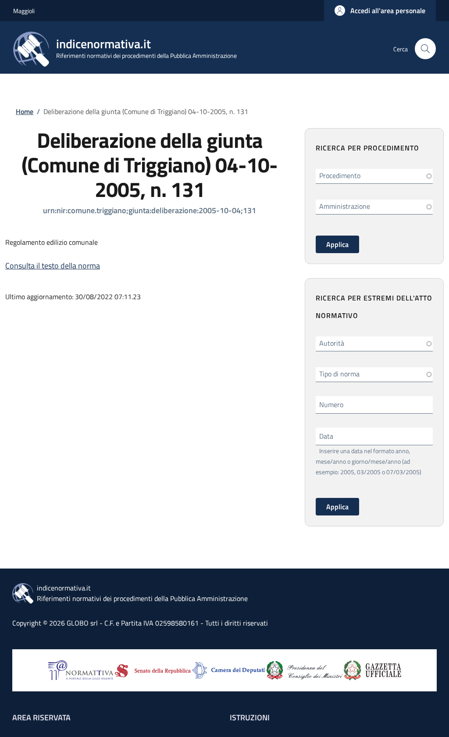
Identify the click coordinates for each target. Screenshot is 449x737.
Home (24, 111)
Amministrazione (344, 206)
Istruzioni (250, 717)
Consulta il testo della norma (52, 266)
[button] (380, 10)
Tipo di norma (339, 373)
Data (326, 436)
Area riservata (41, 717)
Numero (331, 404)
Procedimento (339, 175)
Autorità (331, 343)
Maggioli (24, 10)
